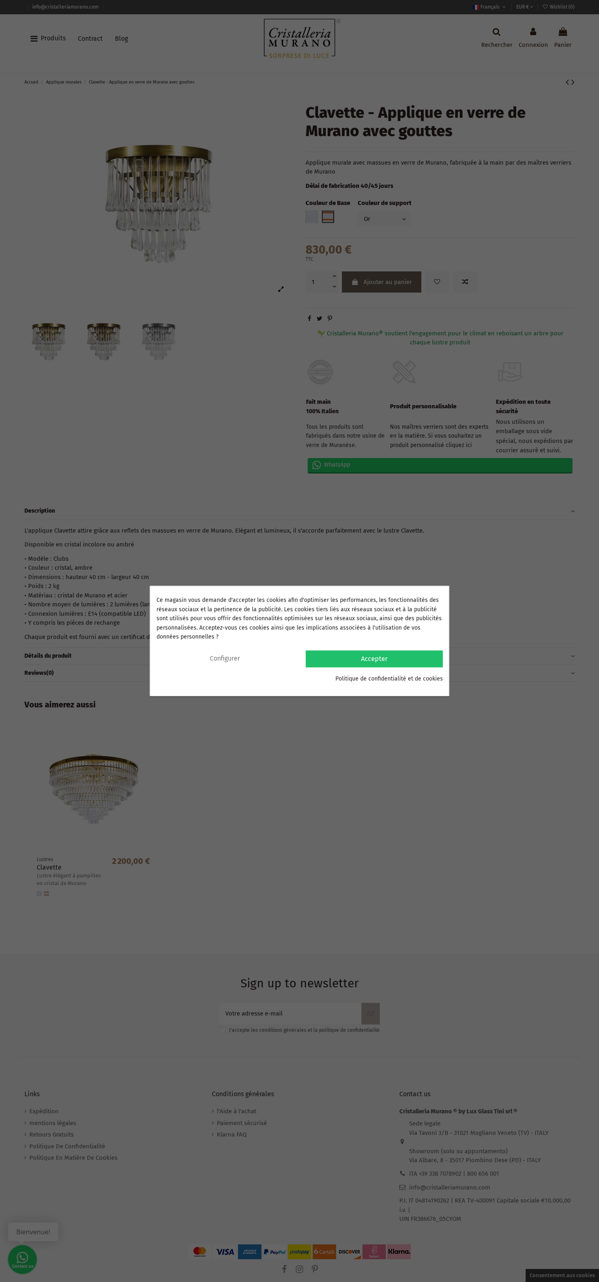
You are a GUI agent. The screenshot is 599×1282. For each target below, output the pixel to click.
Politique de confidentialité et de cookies (389, 678)
